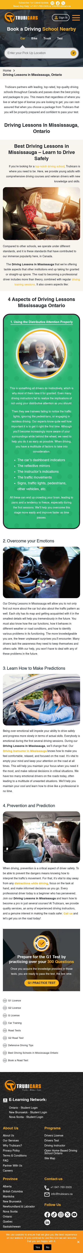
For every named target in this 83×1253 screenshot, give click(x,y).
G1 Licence (14, 1000)
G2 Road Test (16, 1038)
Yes (38, 1247)
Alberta (7, 1186)
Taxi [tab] (60, 38)
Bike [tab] (34, 38)
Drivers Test (51, 1140)
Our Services (11, 1140)
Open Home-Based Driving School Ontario (60, 1152)
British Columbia (13, 1191)
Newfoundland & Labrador (19, 1206)
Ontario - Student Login (23, 1108)
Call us (68, 913)
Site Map (49, 1158)
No (48, 1247)
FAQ (5, 1160)
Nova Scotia (10, 1211)
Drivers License (53, 1135)
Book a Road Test (18, 1060)
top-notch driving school (49, 166)
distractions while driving (31, 883)
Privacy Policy (11, 1150)
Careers (8, 1170)
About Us (8, 1135)
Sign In (63, 17)
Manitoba (8, 1196)
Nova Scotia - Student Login (26, 1117)
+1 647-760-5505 (39, 6)
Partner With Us (12, 1165)
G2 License (14, 1008)
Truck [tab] (47, 38)
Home (7, 70)
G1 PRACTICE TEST (41, 983)
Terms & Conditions (15, 1155)
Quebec (8, 1221)
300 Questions (60, 962)
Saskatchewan (12, 1226)
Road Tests (14, 1030)
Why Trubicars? (12, 1145)
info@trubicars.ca (61, 6)
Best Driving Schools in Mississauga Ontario (33, 1053)
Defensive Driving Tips (20, 1045)
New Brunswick (12, 1201)
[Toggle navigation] (76, 18)
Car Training (15, 1023)
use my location (73, 53)
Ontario (7, 1216)
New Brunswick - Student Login (28, 1112)
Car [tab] (22, 38)
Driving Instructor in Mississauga (25, 751)
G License (13, 1015)
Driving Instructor (54, 1145)
